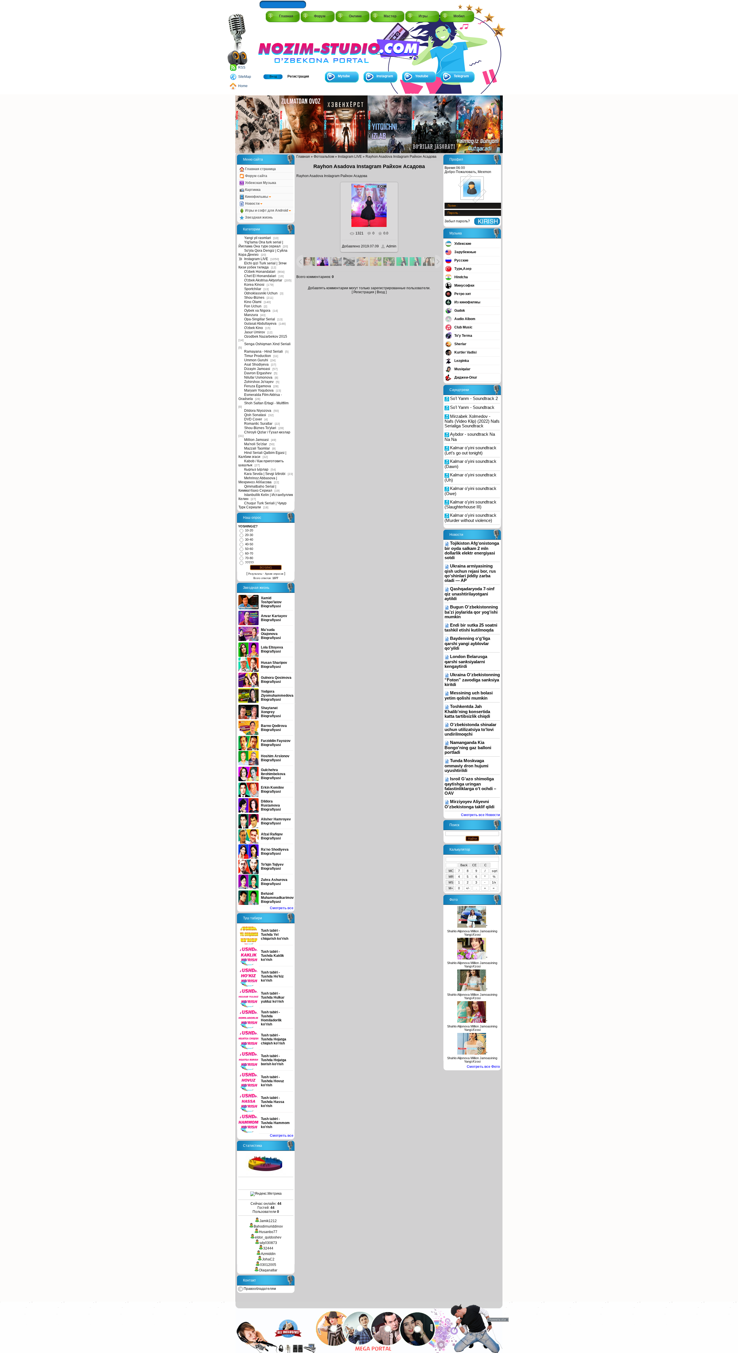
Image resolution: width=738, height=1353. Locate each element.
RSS (241, 67)
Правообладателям (259, 1289)
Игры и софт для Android (266, 210)
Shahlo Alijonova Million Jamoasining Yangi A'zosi (472, 932)
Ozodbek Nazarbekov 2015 (265, 337)
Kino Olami (252, 302)
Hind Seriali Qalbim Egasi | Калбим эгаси (262, 455)
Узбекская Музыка (260, 183)
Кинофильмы (256, 197)
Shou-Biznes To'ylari (260, 428)
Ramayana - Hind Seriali (263, 351)
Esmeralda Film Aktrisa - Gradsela (260, 397)
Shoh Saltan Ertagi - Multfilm (266, 403)
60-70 (249, 553)
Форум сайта (255, 176)
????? (249, 562)
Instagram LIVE (256, 259)
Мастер (390, 16)
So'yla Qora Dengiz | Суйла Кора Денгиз (262, 253)
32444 (268, 1248)
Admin (391, 246)
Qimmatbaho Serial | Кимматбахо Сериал (257, 488)
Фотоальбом (324, 157)
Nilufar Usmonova (258, 377)
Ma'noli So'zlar (255, 444)
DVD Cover (253, 419)
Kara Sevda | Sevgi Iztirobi (264, 474)
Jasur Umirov (254, 332)
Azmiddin (268, 1254)
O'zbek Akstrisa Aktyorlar (263, 280)
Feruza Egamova (257, 386)
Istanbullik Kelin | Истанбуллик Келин (265, 497)
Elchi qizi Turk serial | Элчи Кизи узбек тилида (262, 265)
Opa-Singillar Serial (259, 319)
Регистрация (298, 76)
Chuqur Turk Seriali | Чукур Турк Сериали (262, 505)
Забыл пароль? (457, 221)
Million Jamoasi (256, 440)
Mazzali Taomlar (257, 448)
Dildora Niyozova (257, 411)
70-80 (249, 558)
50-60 (249, 548)
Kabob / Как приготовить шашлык (261, 463)
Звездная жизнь (258, 217)
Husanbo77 (268, 1232)
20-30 (249, 535)
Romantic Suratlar (258, 424)
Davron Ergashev (258, 373)
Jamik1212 (268, 1221)
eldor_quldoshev (268, 1237)
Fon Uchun (252, 306)
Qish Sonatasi (255, 415)
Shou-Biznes (254, 298)
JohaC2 (268, 1259)
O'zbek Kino (253, 328)
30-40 (249, 539)
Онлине (355, 16)
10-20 (249, 530)
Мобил (459, 16)
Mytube (344, 76)
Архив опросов (274, 573)
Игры (423, 16)
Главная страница (260, 169)
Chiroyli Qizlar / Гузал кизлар (267, 432)
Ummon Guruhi (256, 360)
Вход (273, 76)
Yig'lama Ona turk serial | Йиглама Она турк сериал (260, 244)
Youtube (421, 76)
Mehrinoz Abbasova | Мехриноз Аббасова (257, 480)
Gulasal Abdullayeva (260, 324)
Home (243, 86)
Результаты (255, 573)
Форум (319, 16)
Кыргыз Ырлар (256, 469)
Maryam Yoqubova (259, 390)
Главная (286, 16)
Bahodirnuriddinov (268, 1226)
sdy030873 (268, 1243)
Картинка (252, 190)
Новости (252, 204)
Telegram (461, 76)
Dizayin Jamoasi (257, 369)
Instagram (384, 76)
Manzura (251, 315)
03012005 (268, 1265)
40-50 (249, 544)
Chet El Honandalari (260, 276)
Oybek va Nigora (257, 311)
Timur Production (257, 356)
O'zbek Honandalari (259, 272)
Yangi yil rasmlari (257, 238)
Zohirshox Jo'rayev (259, 382)
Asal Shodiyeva (256, 364)
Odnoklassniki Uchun (261, 293)
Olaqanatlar (268, 1270)
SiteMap (244, 77)
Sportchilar (252, 289)
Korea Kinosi (254, 285)
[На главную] (284, 46)
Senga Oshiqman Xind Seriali (267, 344)
